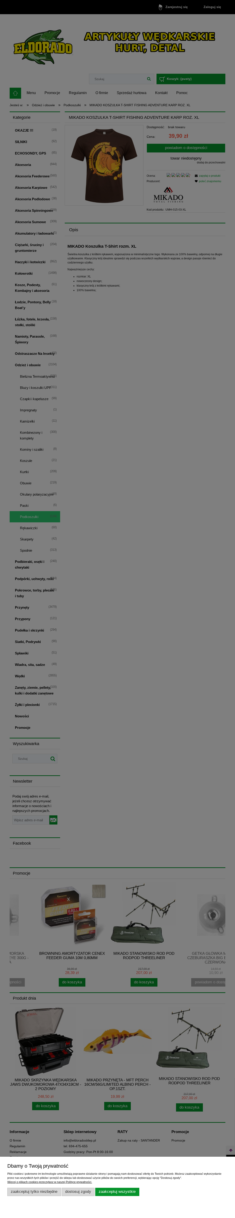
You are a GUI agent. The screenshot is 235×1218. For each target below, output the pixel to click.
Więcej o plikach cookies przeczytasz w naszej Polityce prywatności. (49, 1182)
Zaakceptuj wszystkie (117, 1191)
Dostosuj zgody (78, 1191)
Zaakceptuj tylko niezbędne (34, 1191)
